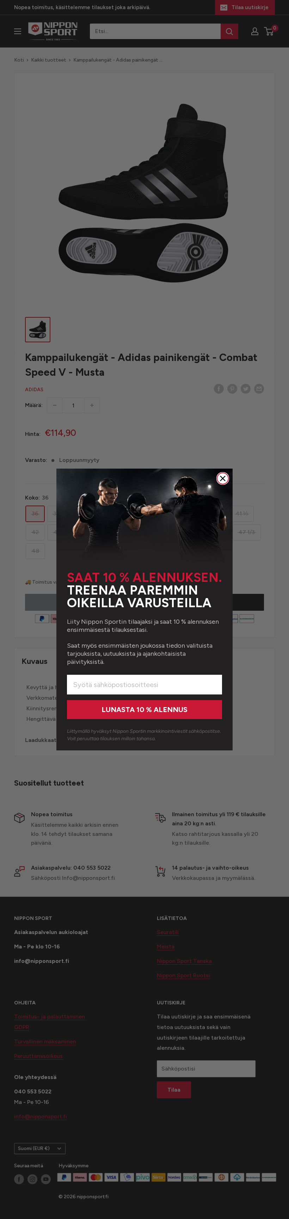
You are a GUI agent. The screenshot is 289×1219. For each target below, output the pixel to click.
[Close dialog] (222, 478)
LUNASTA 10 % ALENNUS (144, 709)
